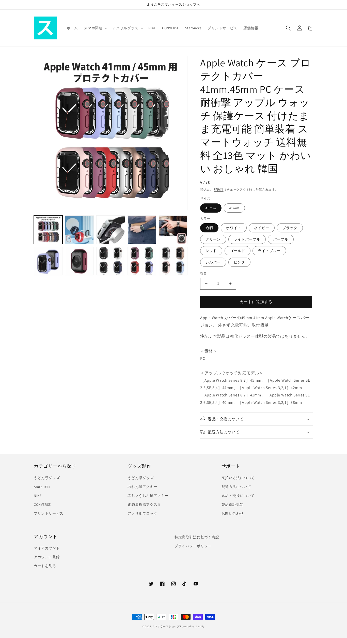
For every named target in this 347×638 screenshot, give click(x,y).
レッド (211, 250)
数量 (203, 273)
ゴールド (237, 250)
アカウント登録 (47, 557)
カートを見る (45, 565)
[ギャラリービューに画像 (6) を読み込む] (48, 261)
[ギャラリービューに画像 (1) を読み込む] (48, 229)
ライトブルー (269, 250)
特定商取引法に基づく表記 (197, 537)
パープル (280, 239)
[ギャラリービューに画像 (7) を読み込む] (79, 261)
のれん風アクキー (142, 486)
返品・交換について (238, 495)
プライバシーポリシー (193, 546)
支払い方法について (238, 478)
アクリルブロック (142, 513)
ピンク (239, 262)
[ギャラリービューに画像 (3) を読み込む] (110, 229)
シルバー (213, 262)
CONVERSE (42, 504)
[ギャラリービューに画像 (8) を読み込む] (110, 261)
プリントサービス (49, 513)
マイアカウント (47, 548)
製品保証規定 (233, 504)
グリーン (213, 239)
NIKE (37, 495)
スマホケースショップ (166, 626)
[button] (95, 28)
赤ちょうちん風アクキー (148, 495)
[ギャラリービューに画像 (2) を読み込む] (79, 229)
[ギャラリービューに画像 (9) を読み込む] (142, 261)
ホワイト (233, 228)
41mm (234, 208)
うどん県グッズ (47, 478)
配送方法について (236, 486)
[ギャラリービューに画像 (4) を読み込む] (142, 229)
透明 (209, 228)
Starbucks (42, 486)
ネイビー (261, 228)
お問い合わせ (233, 513)
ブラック (289, 228)
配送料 (219, 189)
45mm (211, 208)
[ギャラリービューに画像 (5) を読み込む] (173, 229)
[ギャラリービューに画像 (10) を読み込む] (173, 261)
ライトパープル (247, 239)
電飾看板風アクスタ (144, 504)
